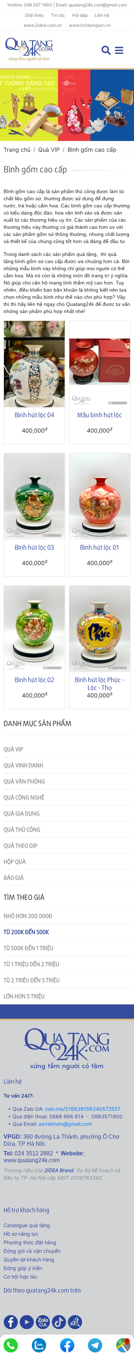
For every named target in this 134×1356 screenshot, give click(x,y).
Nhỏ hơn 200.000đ (28, 915)
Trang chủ (17, 149)
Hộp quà (15, 861)
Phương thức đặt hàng (30, 1242)
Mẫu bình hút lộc (99, 414)
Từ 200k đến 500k (26, 932)
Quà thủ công (22, 829)
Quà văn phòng (24, 781)
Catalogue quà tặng (27, 1225)
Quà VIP (49, 149)
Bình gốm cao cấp (92, 149)
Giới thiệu (34, 15)
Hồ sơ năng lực (21, 1234)
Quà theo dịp (21, 845)
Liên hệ (102, 15)
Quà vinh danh (23, 765)
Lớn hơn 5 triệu (24, 996)
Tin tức (58, 15)
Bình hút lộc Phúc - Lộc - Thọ (99, 683)
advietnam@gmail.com (65, 1124)
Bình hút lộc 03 (34, 547)
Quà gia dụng (22, 813)
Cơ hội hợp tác (21, 1277)
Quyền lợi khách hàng (29, 1259)
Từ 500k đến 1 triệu (29, 948)
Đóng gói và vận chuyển (32, 1251)
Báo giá (14, 877)
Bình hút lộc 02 (34, 679)
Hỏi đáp (80, 15)
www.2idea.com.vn (43, 25)
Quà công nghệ (24, 797)
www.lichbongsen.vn (90, 25)
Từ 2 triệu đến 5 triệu (32, 980)
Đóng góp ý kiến (23, 1268)
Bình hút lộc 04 (34, 414)
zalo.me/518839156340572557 (82, 1109)
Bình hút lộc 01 (99, 547)
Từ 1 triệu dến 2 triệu (31, 964)
